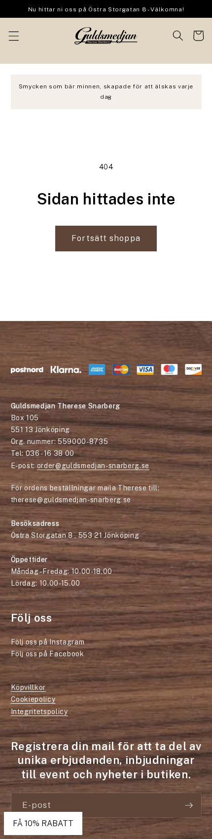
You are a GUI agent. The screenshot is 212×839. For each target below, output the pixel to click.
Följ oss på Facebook (47, 654)
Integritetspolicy (39, 712)
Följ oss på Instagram (48, 642)
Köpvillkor (28, 687)
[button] (13, 35)
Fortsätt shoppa (106, 238)
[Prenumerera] (189, 805)
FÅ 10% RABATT (43, 823)
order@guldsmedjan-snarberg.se (93, 466)
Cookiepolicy (33, 699)
